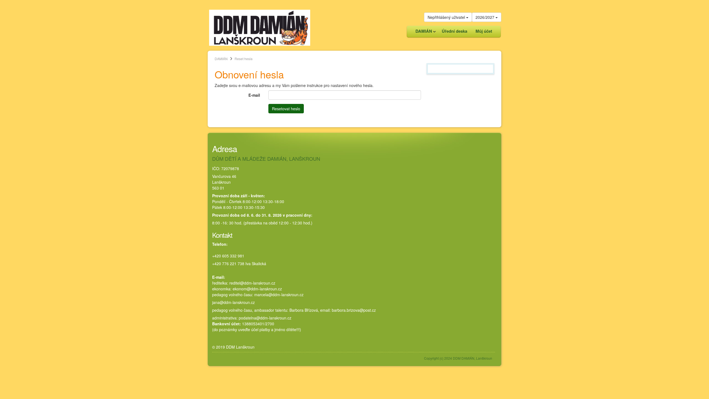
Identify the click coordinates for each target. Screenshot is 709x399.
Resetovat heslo (286, 108)
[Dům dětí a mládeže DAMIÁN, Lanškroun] (259, 27)
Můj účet (484, 31)
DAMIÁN (421, 32)
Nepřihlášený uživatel (447, 17)
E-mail (254, 95)
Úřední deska (454, 31)
